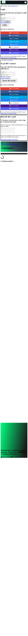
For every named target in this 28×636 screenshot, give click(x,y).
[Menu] (3, 2)
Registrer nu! (14, 6)
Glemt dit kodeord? (5, 22)
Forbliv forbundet (6, 21)
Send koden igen (5, 139)
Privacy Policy (13, 57)
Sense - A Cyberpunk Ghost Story (10, 144)
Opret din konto (9, 81)
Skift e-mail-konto (13, 139)
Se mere (3, 517)
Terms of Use (4, 57)
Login (4, 25)
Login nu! (10, 60)
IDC (3, 142)
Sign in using (15, 32)
